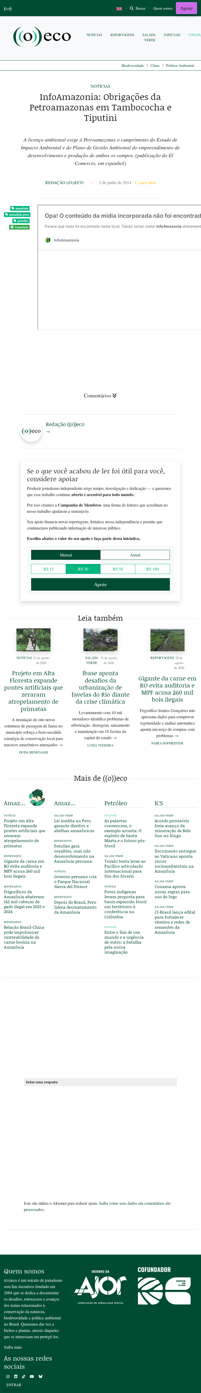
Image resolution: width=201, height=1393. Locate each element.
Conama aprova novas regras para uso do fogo (172, 891)
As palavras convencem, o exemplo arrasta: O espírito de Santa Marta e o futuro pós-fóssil (125, 833)
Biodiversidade (133, 65)
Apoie (186, 7)
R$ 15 (48, 569)
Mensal (66, 554)
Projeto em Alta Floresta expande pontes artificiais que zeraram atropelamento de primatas (33, 691)
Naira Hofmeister (167, 743)
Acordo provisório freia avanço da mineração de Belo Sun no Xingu (173, 828)
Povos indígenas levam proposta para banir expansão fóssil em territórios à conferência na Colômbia (125, 904)
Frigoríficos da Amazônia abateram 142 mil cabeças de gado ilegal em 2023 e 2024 (24, 902)
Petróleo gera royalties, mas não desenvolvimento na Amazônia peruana (74, 853)
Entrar (14, 1384)
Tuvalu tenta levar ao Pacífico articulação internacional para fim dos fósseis (125, 868)
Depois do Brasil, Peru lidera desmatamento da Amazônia (75, 907)
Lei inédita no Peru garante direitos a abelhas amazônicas (74, 825)
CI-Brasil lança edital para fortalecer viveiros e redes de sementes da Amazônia (175, 922)
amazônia (21, 208)
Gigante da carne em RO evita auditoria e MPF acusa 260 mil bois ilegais (167, 689)
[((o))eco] (43, 37)
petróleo (23, 221)
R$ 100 (152, 569)
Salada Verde (148, 37)
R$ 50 (118, 569)
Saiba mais (13, 1347)
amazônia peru (19, 214)
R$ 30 (83, 569)
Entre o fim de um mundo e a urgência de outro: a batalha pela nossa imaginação (124, 942)
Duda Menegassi (33, 752)
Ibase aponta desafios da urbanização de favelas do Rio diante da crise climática (100, 687)
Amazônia (21, 227)
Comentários (97, 395)
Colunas (110, 815)
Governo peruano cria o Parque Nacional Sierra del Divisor (75, 881)
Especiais (172, 34)
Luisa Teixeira (100, 745)
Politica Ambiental (180, 65)
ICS (159, 803)
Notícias (94, 34)
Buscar (140, 8)
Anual (135, 554)
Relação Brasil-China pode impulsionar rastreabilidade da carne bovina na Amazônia (24, 937)
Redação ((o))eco (64, 182)
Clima (154, 65)
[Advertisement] (100, 1026)
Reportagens (122, 34)
